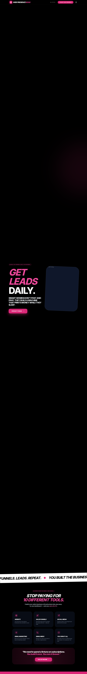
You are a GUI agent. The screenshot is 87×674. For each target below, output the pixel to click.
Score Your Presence (66, 2)
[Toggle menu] (76, 2)
